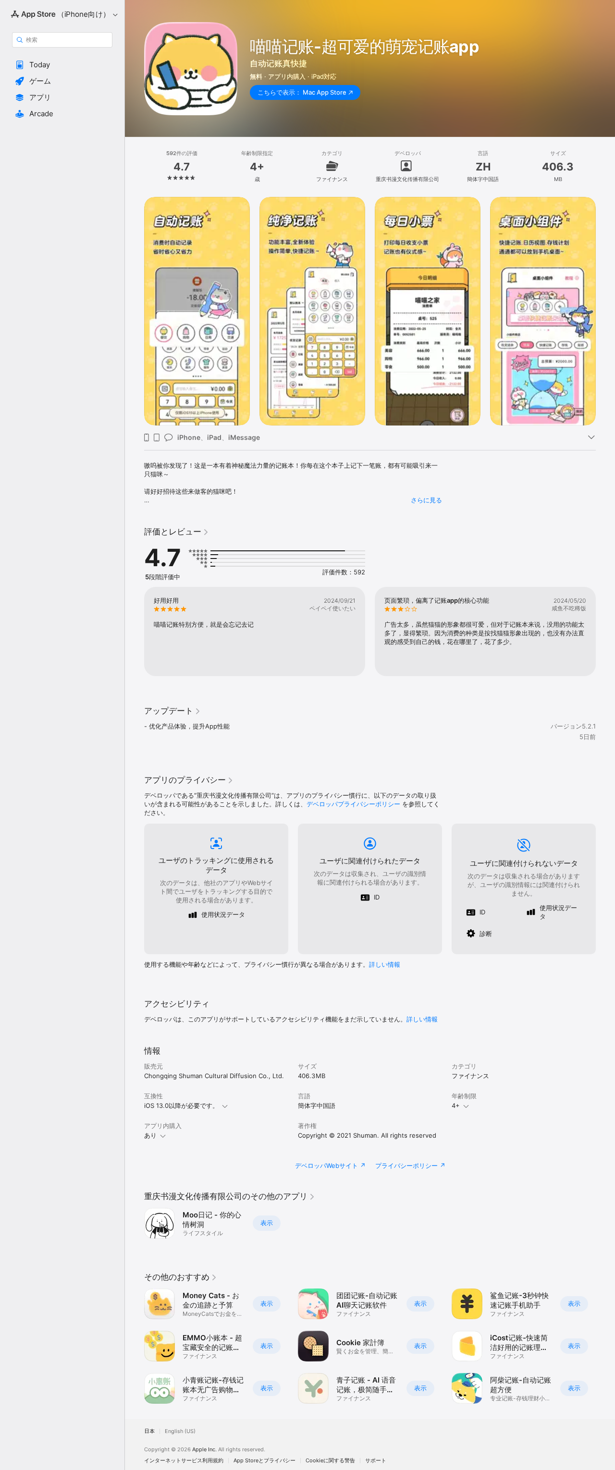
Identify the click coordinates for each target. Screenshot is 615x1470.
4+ (456, 1105)
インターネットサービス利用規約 (183, 1460)
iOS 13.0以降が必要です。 (181, 1105)
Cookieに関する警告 (330, 1460)
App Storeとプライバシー (264, 1460)
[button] (62, 65)
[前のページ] (134, 311)
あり (150, 1135)
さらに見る (426, 500)
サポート (375, 1460)
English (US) (180, 1431)
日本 (149, 1431)
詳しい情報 (384, 964)
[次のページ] (605, 311)
